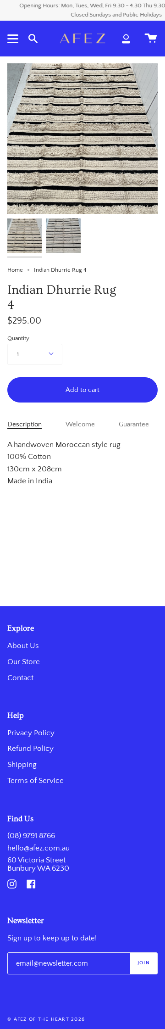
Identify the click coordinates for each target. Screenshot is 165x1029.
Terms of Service (35, 781)
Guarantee (134, 424)
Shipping (22, 765)
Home (15, 270)
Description (24, 424)
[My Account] (126, 38)
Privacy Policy (31, 733)
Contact (20, 678)
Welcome (80, 424)
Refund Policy (30, 748)
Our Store (23, 662)
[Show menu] (14, 38)
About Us (23, 646)
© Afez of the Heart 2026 (46, 1019)
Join (144, 963)
